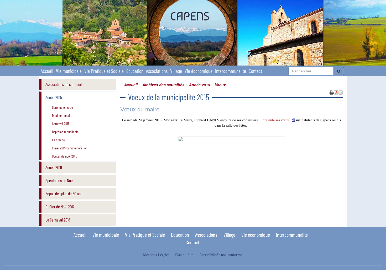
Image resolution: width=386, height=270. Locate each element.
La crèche (58, 140)
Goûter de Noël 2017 (59, 206)
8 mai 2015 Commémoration (69, 148)
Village (176, 71)
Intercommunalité (230, 71)
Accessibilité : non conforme (220, 255)
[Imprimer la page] (332, 92)
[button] (340, 92)
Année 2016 (53, 167)
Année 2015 (199, 84)
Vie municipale (69, 71)
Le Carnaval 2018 (57, 219)
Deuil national (61, 115)
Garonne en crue (62, 107)
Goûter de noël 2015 (64, 156)
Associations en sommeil (63, 84)
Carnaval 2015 (61, 123)
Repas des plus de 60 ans (63, 193)
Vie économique (198, 71)
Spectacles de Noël (59, 180)
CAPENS (190, 16)
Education (134, 71)
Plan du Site (184, 255)
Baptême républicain (65, 131)
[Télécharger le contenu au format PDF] (336, 92)
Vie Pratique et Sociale (104, 71)
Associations (157, 71)
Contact (255, 71)
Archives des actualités (163, 84)
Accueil (47, 71)
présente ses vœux (276, 120)
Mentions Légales (156, 255)
